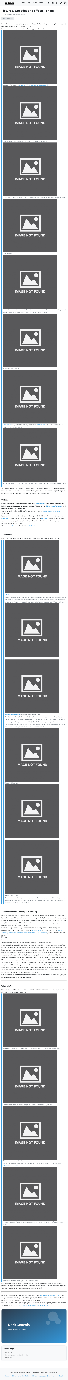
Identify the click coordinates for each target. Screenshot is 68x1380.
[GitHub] (48, 3)
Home (23, 3)
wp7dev (18, 1305)
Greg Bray (44, 518)
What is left (8, 1357)
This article (7, 425)
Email (61, 1376)
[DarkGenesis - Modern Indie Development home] (9, 3)
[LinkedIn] (52, 3)
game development (7, 18)
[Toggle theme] (65, 3)
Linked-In (32, 526)
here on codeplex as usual (51, 511)
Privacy (7, 1376)
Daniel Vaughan (13, 526)
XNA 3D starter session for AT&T (50, 1295)
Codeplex (4, 518)
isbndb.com (27, 1161)
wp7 (14, 1305)
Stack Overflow (52, 1376)
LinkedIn (21, 1376)
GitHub (14, 1376)
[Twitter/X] (56, 3)
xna (43, 1305)
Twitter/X (28, 1376)
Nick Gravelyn (36, 930)
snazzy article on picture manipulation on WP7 (34, 85)
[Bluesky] (61, 3)
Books (35, 3)
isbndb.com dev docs (10, 1166)
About (41, 3)
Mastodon (42, 1376)
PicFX (7, 595)
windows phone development (31, 1305)
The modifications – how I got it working (16, 1355)
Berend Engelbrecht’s (12, 714)
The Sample (8, 1352)
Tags (29, 3)
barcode (47, 1305)
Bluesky (35, 1376)
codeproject (40, 425)
